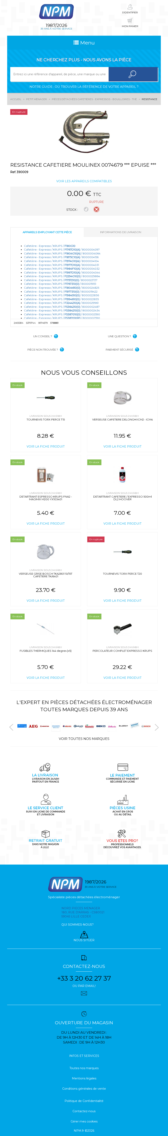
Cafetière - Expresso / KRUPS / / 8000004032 (62, 268)
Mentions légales (84, 1078)
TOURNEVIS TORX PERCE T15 (46, 419)
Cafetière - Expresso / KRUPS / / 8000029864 (62, 276)
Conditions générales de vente (84, 1088)
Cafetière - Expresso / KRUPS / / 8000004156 (61, 257)
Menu (87, 43)
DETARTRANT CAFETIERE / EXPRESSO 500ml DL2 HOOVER (122, 498)
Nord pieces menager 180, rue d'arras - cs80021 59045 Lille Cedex (82, 912)
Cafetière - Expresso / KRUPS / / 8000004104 (61, 261)
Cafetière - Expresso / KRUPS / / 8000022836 (61, 295)
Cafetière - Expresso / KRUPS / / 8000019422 (61, 291)
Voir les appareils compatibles (84, 181)
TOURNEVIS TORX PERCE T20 (122, 573)
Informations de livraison (120, 232)
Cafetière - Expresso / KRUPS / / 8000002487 (62, 306)
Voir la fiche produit (46, 446)
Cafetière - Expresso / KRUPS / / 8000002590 (62, 314)
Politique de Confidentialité (84, 1101)
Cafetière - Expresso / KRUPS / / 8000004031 (61, 265)
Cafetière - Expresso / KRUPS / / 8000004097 (62, 249)
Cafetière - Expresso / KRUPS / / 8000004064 (62, 253)
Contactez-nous (84, 1111)
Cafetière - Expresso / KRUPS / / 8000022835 (61, 299)
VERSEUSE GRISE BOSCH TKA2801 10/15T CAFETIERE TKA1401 (45, 575)
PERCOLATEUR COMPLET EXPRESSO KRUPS (122, 650)
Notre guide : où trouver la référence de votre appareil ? (84, 87)
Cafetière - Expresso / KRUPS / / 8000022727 (60, 280)
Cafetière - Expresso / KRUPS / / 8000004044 (62, 272)
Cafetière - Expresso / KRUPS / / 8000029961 (61, 302)
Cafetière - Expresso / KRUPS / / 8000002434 (62, 310)
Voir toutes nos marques (84, 739)
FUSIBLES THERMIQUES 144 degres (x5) (46, 650)
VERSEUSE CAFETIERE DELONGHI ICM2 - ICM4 (122, 419)
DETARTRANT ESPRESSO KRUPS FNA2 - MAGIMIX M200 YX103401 (45, 498)
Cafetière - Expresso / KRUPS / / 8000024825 (61, 287)
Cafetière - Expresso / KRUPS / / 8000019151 (60, 283)
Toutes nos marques (84, 1068)
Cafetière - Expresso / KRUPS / (49, 245)
